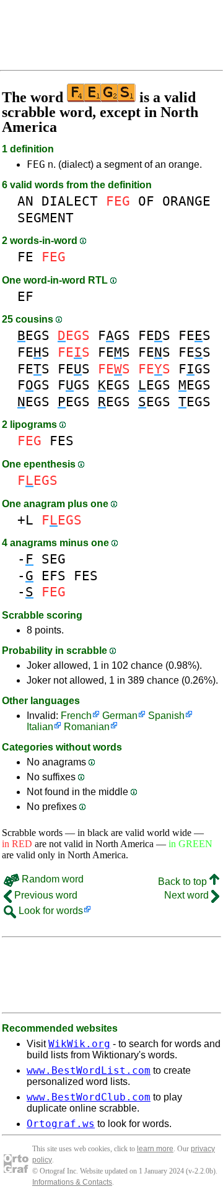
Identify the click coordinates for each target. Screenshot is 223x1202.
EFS (54, 575)
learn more (155, 1148)
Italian (40, 726)
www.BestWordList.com (89, 1070)
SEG (54, 559)
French (76, 715)
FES (154, 335)
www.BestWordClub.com (89, 1097)
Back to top (183, 881)
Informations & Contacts (72, 1182)
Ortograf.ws (61, 1124)
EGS (33, 335)
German (120, 715)
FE (25, 256)
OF (146, 201)
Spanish (166, 715)
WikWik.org (79, 1044)
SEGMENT (45, 217)
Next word (187, 895)
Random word (51, 879)
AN (25, 201)
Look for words (49, 910)
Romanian (87, 726)
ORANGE (186, 201)
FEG (36, 164)
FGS (114, 335)
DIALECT (70, 201)
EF (25, 296)
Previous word (44, 895)
